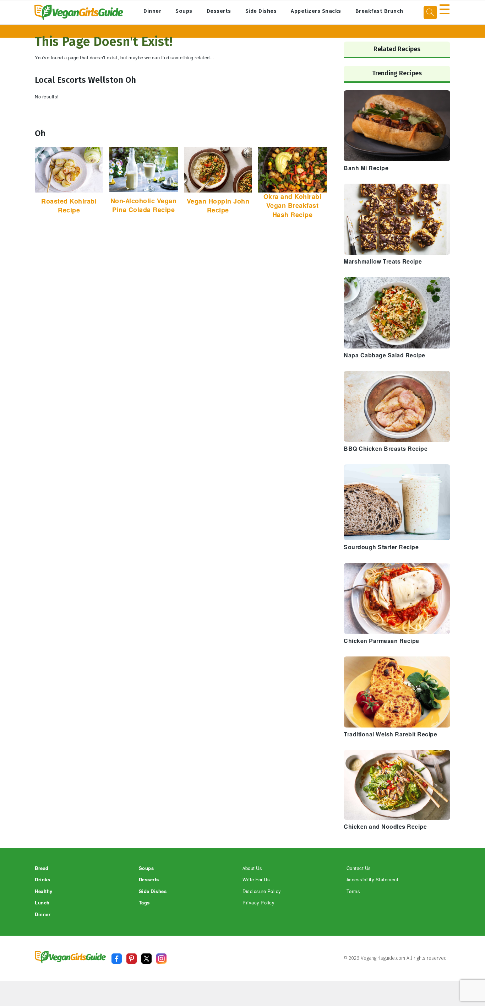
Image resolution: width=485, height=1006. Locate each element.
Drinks (42, 879)
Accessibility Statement (373, 879)
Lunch (42, 902)
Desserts (219, 11)
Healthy (44, 891)
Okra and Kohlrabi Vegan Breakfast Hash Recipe (292, 205)
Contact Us (359, 868)
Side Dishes (261, 11)
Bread (42, 868)
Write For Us (256, 879)
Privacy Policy (258, 902)
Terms (353, 891)
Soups (183, 11)
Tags (144, 902)
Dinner (152, 11)
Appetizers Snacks (316, 11)
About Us (252, 868)
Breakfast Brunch (379, 11)
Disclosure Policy (262, 891)
